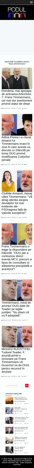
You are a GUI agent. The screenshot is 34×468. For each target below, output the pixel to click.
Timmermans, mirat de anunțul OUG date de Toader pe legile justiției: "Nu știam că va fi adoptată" (16, 309)
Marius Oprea (19, 450)
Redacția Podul (19, 431)
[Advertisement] (17, 38)
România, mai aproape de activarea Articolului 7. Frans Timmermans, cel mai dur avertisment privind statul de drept (17, 97)
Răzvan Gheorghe (20, 421)
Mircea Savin (6, 108)
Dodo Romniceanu (20, 401)
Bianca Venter (7, 217)
